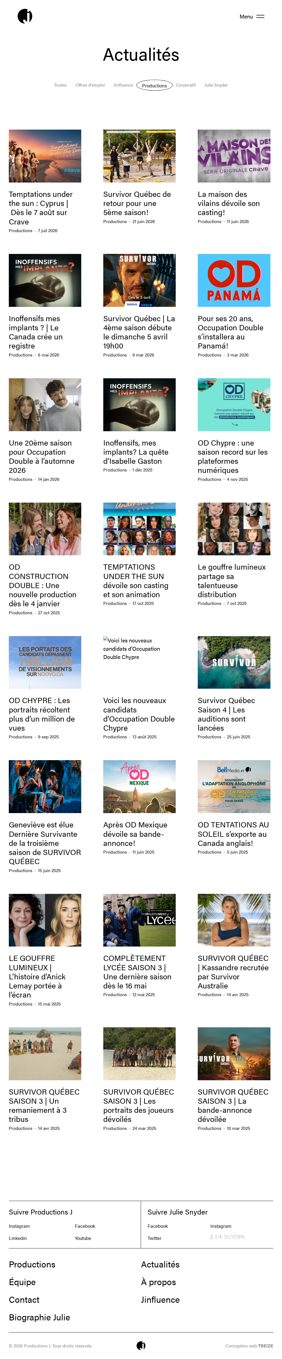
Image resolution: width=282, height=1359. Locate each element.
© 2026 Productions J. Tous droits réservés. (50, 1345)
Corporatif (186, 85)
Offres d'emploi (90, 85)
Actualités (160, 1263)
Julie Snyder (216, 85)
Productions (154, 85)
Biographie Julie (39, 1316)
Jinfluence (123, 85)
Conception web (249, 1345)
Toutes (60, 85)
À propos (158, 1281)
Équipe (22, 1281)
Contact (24, 1299)
